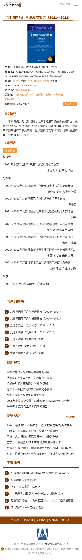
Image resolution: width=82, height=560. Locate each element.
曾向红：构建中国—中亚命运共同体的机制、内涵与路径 (40, 448)
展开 (26, 135)
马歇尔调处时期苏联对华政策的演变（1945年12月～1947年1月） (41, 473)
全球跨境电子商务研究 (22, 480)
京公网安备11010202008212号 (19, 549)
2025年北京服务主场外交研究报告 (27, 406)
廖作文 (51, 191)
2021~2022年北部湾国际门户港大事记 (28, 283)
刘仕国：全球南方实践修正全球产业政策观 (32, 430)
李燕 (30, 81)
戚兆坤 (50, 81)
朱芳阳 (19, 81)
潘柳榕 (37, 81)
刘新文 (57, 255)
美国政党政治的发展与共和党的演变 (28, 372)
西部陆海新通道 (43, 94)
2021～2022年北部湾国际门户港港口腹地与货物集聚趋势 (39, 185)
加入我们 (66, 520)
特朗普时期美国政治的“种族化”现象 (28, 383)
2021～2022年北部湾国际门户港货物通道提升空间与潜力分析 (41, 224)
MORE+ (70, 416)
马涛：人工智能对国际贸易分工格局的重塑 (32, 436)
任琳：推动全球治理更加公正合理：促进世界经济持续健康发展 (42, 453)
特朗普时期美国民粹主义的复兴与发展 (29, 377)
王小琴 (72, 242)
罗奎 (59, 191)
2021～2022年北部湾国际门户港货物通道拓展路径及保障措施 (41, 236)
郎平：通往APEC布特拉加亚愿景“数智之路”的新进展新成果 (42, 425)
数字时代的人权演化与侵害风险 (25, 395)
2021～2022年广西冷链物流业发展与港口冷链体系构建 (37, 262)
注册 (67, 4)
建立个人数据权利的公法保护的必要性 (29, 389)
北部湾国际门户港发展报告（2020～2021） (34, 318)
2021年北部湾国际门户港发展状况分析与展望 (32, 164)
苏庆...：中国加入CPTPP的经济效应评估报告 (34, 442)
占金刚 (66, 191)
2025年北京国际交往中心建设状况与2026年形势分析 (38, 400)
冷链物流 (9, 99)
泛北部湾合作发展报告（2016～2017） (31, 325)
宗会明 (51, 230)
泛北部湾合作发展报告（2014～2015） (31, 332)
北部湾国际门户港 (24, 94)
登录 (62, 4)
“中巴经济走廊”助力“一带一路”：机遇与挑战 (34, 493)
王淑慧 (64, 242)
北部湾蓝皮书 (23, 90)
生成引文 (70, 104)
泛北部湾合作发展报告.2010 (25, 353)
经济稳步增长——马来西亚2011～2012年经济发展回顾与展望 (41, 500)
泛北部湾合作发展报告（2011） (27, 346)
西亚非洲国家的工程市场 (23, 486)
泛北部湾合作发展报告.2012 (25, 339)
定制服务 (53, 520)
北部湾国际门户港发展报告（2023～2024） (34, 311)
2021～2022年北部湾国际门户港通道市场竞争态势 (35, 198)
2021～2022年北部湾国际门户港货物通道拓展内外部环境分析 (41, 211)
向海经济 (58, 94)
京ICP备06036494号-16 (56, 544)
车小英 (72, 204)
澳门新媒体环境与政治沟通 (24, 507)
